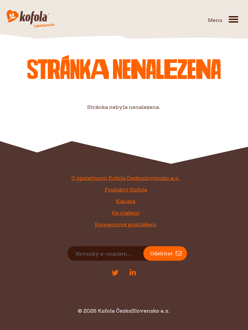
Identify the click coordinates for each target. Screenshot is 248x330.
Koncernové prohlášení (125, 224)
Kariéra (125, 201)
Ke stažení (126, 212)
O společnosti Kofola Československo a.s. (125, 178)
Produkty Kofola (126, 189)
